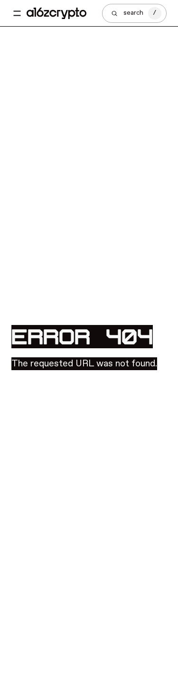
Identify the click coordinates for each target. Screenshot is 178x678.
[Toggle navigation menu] (17, 13)
